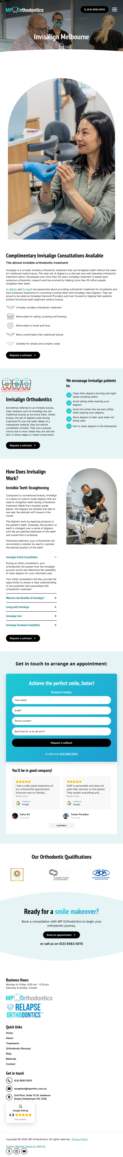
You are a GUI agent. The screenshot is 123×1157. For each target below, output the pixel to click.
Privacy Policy (80, 1139)
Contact (10, 1063)
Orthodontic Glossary (18, 1048)
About (9, 1038)
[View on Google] (15, 816)
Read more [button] (22, 796)
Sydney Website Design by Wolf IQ (25, 1146)
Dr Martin (11, 289)
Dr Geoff (27, 289)
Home (9, 1032)
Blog (8, 1053)
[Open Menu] (114, 9)
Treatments (12, 1043)
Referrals (11, 1058)
